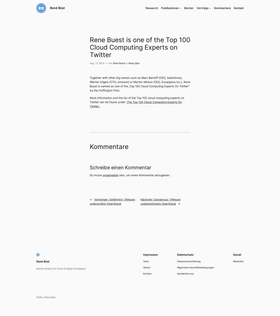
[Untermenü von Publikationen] (180, 8)
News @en (134, 63)
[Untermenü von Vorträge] (210, 8)
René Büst (57, 8)
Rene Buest (119, 63)
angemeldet (110, 175)
